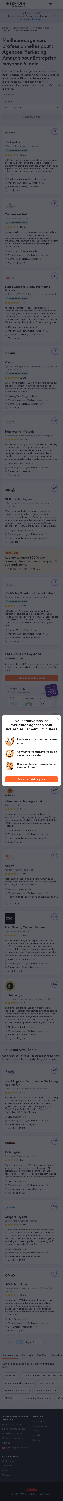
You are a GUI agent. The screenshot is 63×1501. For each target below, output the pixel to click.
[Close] (57, 718)
